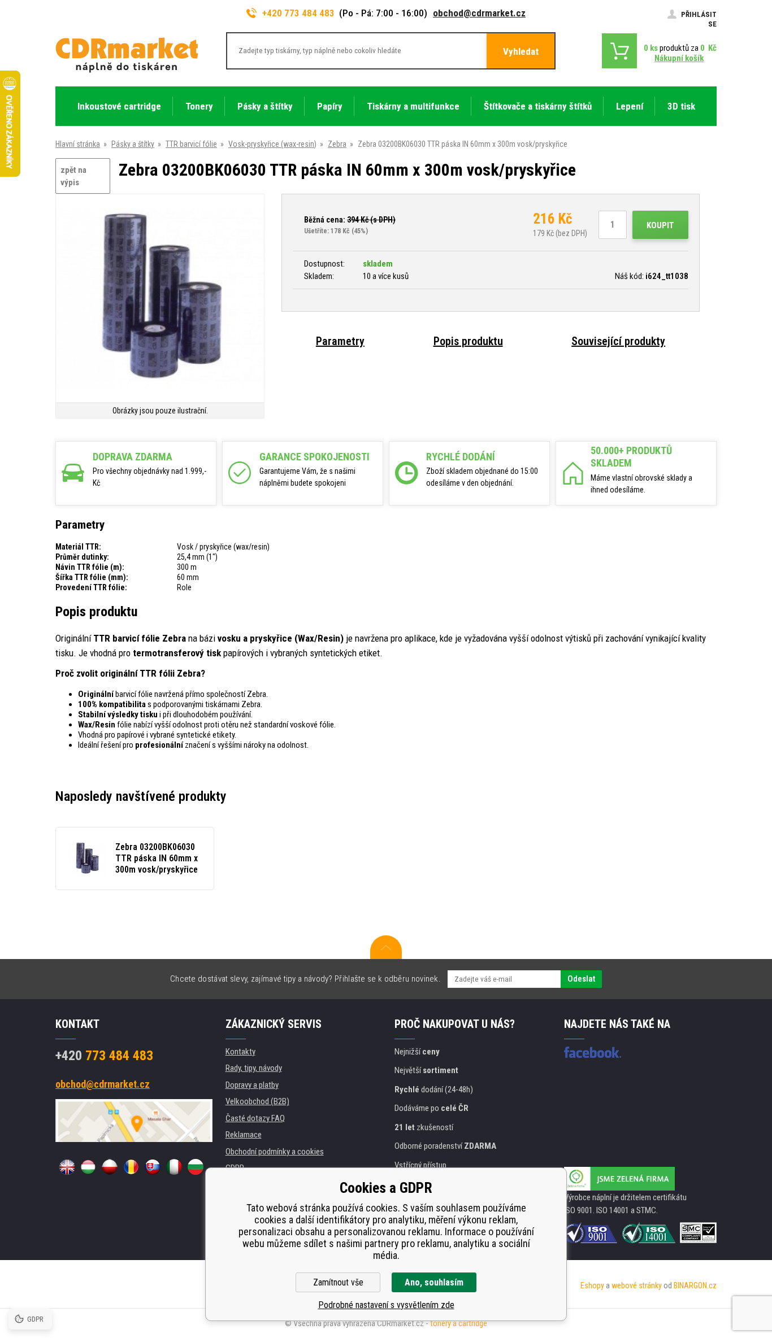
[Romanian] (131, 1167)
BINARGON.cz (695, 1285)
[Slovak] (153, 1167)
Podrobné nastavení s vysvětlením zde (386, 1305)
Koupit (660, 225)
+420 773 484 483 (298, 13)
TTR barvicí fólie (191, 144)
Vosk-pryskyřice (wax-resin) (272, 144)
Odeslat (581, 979)
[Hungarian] (88, 1167)
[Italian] (174, 1167)
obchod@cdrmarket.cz (479, 13)
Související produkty (618, 341)
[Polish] (110, 1167)
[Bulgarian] (195, 1167)
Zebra (337, 144)
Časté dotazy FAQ (255, 1118)
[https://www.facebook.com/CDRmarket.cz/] (592, 1052)
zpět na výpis (73, 176)
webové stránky (636, 1285)
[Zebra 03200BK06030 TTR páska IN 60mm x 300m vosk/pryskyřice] (160, 299)
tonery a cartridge (458, 1323)
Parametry (340, 341)
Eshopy (592, 1285)
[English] (67, 1167)
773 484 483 (104, 1056)
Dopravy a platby (252, 1085)
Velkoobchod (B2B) (257, 1101)
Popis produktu (468, 341)
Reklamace (243, 1135)
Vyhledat (521, 51)
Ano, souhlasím (434, 1282)
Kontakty (240, 1052)
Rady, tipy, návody (253, 1068)
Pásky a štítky (132, 144)
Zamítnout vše (338, 1282)
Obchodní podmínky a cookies (274, 1152)
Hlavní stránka (77, 144)
